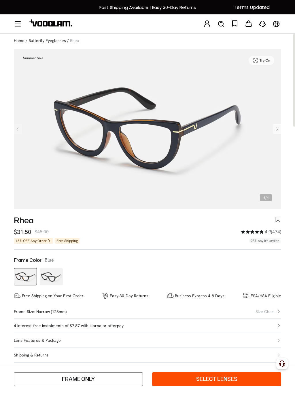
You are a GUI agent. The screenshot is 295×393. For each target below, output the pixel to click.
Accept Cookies (244, 381)
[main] (147, 382)
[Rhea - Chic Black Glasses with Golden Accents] (51, 276)
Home (19, 40)
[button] (147, 325)
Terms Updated (252, 7)
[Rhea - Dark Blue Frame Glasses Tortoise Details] (25, 276)
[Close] (287, 377)
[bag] (248, 24)
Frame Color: (28, 260)
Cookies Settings (166, 381)
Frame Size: (24, 311)
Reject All (205, 381)
